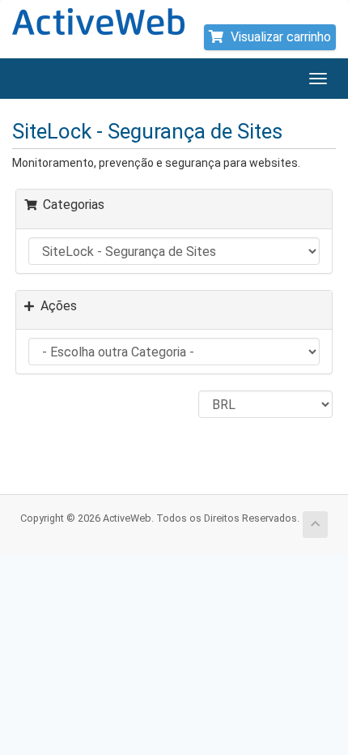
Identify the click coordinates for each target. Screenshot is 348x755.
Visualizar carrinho (279, 37)
